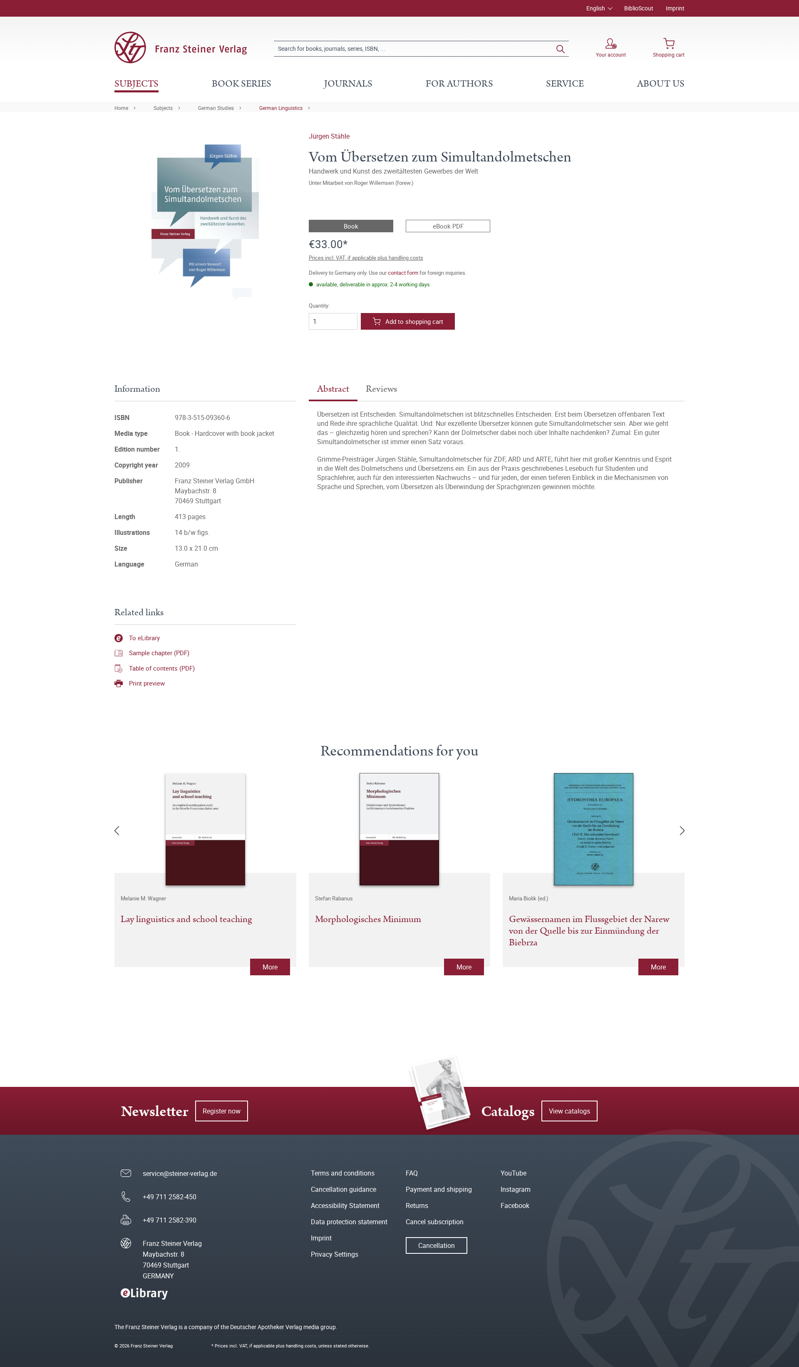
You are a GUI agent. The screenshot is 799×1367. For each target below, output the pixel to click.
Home (121, 107)
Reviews (381, 389)
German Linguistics (281, 107)
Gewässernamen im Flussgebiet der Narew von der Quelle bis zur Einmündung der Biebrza (589, 931)
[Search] (560, 49)
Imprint (675, 8)
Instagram (516, 1189)
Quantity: (319, 305)
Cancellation (436, 1245)
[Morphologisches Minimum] (400, 829)
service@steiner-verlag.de (180, 1173)
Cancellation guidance (343, 1189)
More (270, 967)
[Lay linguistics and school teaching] (205, 829)
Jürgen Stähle (329, 136)
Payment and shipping (439, 1189)
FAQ (412, 1173)
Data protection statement (349, 1221)
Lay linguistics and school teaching (186, 920)
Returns (417, 1205)
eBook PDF (448, 226)
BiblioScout (638, 8)
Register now (222, 1111)
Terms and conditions (343, 1173)
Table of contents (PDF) (162, 668)
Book (351, 226)
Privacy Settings (334, 1254)
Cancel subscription (435, 1221)
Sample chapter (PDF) (159, 653)
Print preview (147, 683)
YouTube (513, 1173)
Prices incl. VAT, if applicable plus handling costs (366, 257)
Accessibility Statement (345, 1205)
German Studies (216, 107)
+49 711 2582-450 (169, 1196)
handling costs (301, 1345)
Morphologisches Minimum (368, 920)
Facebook (515, 1205)
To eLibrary (144, 638)
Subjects (163, 107)
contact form (403, 272)
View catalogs (569, 1111)
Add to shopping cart (414, 321)
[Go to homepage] (180, 47)
